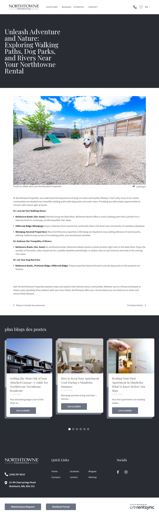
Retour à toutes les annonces (30, 305)
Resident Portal (60, 507)
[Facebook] (118, 472)
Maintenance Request (23, 507)
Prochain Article (135, 305)
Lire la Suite (23, 410)
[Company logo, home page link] (24, 7)
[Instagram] (126, 472)
